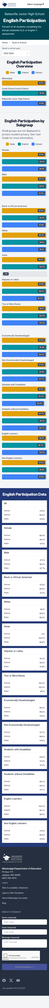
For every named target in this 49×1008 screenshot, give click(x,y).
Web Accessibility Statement (15, 887)
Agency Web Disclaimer (13, 893)
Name (9, 917)
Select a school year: (11, 48)
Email (9, 927)
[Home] (9, 4)
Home (5, 42)
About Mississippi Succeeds (14, 898)
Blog (4, 903)
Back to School (19, 42)
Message (10, 937)
